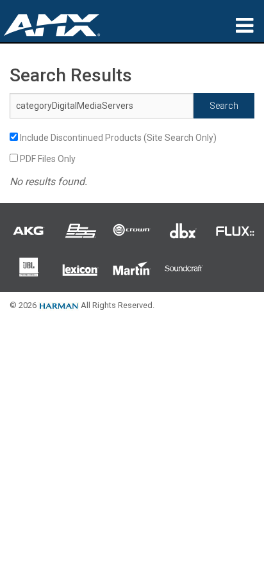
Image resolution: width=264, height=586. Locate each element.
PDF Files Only (47, 159)
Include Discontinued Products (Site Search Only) (117, 138)
